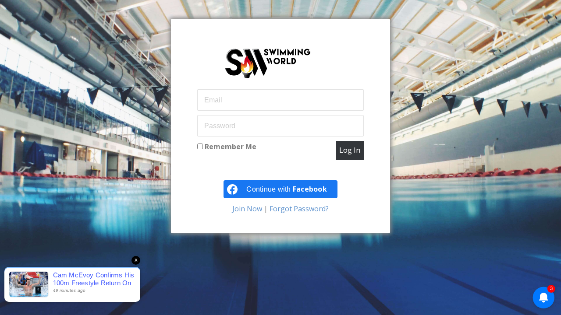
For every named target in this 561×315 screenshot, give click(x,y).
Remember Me (229, 146)
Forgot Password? (298, 209)
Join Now (248, 209)
